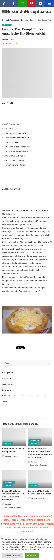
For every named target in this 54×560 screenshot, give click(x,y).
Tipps (4, 401)
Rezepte (7, 25)
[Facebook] (3, 43)
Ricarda (5, 39)
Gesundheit (7, 384)
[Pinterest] (10, 43)
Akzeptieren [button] (32, 555)
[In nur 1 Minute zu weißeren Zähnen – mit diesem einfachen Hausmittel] (14, 479)
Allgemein (6, 379)
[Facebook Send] (40, 3)
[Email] (16, 43)
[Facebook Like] (4, 3)
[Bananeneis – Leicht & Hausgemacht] (14, 437)
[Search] (49, 11)
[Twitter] (6, 43)
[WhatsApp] (13, 43)
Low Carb (6, 390)
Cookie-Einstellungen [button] (12, 555)
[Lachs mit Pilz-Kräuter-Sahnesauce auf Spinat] (40, 479)
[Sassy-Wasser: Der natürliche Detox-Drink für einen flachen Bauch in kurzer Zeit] (40, 437)
